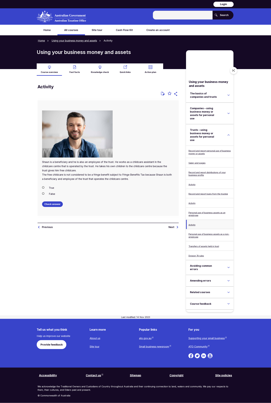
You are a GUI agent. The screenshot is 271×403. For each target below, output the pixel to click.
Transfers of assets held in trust (204, 246)
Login (223, 4)
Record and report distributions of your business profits (207, 173)
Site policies (223, 375)
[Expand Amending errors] (228, 280)
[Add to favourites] (169, 93)
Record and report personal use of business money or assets (210, 152)
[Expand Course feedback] (228, 304)
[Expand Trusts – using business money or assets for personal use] (228, 135)
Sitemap (135, 375)
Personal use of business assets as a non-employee (209, 235)
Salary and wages (197, 163)
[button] (176, 94)
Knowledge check (100, 72)
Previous (47, 227)
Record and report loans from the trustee (208, 194)
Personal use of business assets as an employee (207, 214)
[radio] (108, 187)
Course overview (49, 72)
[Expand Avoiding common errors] (228, 267)
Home (41, 40)
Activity (192, 184)
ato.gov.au (145, 338)
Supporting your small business (206, 338)
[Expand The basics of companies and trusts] (228, 95)
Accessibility (48, 375)
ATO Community (197, 346)
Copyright (176, 375)
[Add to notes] (163, 94)
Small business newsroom (154, 346)
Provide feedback (52, 344)
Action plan (150, 72)
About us (95, 338)
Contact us (93, 375)
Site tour (94, 346)
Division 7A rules (196, 256)
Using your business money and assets (74, 40)
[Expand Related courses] (228, 292)
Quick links (125, 72)
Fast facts (74, 72)
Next (171, 227)
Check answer (52, 204)
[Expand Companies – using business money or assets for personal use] (228, 113)
